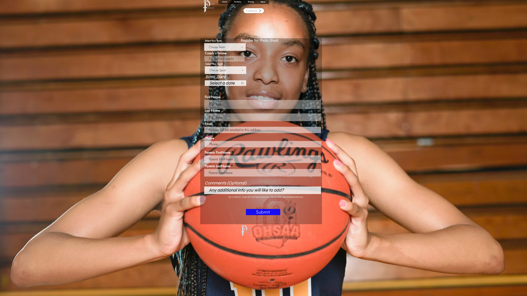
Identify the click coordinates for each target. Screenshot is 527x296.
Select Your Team (213, 41)
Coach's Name (215, 53)
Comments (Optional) (225, 183)
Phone (209, 138)
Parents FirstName (217, 152)
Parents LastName (217, 166)
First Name (212, 97)
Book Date (218, 77)
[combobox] (225, 47)
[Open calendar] (242, 83)
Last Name (212, 110)
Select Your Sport (214, 64)
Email (208, 124)
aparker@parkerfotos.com (292, 197)
